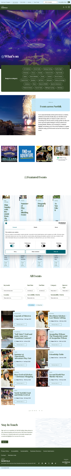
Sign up (4, 441)
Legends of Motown (22, 316)
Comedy (40, 72)
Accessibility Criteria (33, 295)
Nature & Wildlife (43, 84)
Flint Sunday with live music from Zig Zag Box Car (7, 215)
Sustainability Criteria (57, 295)
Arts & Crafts (37, 69)
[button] (69, 7)
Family (42, 76)
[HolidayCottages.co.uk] (62, 154)
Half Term (41, 80)
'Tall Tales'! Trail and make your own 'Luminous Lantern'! (23, 336)
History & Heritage (59, 80)
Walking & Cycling (49, 87)
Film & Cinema (58, 76)
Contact (3, 455)
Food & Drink (24, 80)
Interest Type (64, 286)
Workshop (60, 87)
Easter (25, 76)
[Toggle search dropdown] (66, 7)
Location (6, 295)
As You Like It (56, 207)
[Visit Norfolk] (4, 7)
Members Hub (12, 455)
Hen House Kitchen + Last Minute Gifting (58, 317)
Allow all (56, 251)
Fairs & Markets (34, 76)
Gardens (33, 80)
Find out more (6, 264)
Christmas (25, 72)
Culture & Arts (49, 72)
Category (53, 285)
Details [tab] (35, 227)
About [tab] (56, 227)
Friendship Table (56, 354)
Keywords (7, 285)
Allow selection (35, 251)
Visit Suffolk (22, 2)
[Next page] (39, 410)
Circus (33, 72)
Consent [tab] (15, 227)
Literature (27, 84)
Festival (50, 76)
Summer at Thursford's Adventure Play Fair (22, 356)
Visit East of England (5, 2)
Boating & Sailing (48, 69)
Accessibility (14, 451)
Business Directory (35, 451)
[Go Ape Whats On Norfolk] (27, 154)
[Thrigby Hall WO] (44, 154)
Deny (15, 251)
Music (34, 84)
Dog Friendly (59, 72)
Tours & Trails (38, 87)
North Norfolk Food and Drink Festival (22, 394)
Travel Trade (36, 2)
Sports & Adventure (56, 84)
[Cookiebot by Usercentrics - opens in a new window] (60, 223)
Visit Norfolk (15, 2)
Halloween (49, 80)
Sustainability (24, 451)
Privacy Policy (5, 451)
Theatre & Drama (27, 87)
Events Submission (48, 451)
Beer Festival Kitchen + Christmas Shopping (23, 375)
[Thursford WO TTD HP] (9, 154)
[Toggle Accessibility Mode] (68, 2)
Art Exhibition (27, 69)
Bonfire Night (58, 69)
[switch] (28, 246)
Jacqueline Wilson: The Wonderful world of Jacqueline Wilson (58, 336)
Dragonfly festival (42, 204)
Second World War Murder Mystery (57, 375)
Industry (29, 2)
